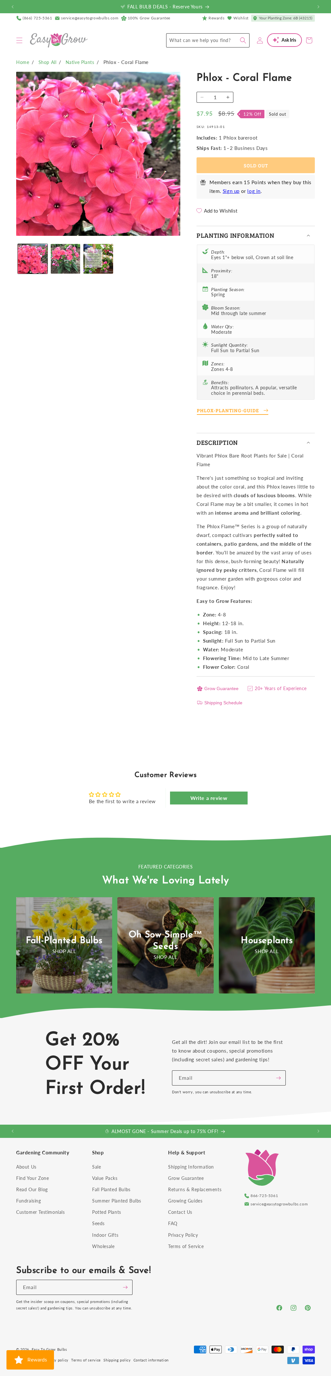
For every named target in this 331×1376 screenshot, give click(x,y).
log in (254, 191)
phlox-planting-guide (228, 410)
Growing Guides (185, 1200)
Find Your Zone (32, 1178)
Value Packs (105, 1178)
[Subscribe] (278, 1078)
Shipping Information (191, 1167)
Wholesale (103, 1246)
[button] (19, 40)
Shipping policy (117, 1360)
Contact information (151, 1360)
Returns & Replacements (194, 1189)
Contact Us (180, 1212)
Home (22, 62)
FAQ (172, 1223)
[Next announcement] (318, 7)
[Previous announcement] (12, 7)
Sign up (231, 191)
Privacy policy (56, 1360)
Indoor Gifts (105, 1235)
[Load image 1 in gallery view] (33, 259)
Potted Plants (106, 1212)
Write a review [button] (208, 798)
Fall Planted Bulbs (111, 1189)
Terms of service (86, 1360)
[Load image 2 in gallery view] (65, 259)
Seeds (98, 1223)
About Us (26, 1167)
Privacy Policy (183, 1235)
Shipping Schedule (223, 702)
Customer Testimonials (40, 1212)
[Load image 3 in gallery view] (98, 259)
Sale (96, 1167)
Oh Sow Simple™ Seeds (165, 940)
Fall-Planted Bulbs (64, 940)
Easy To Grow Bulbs (49, 1349)
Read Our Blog (32, 1189)
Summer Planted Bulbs (116, 1200)
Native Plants (80, 62)
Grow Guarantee (221, 688)
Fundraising (28, 1200)
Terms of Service (186, 1246)
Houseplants (267, 940)
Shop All (47, 62)
